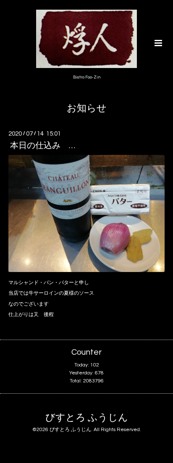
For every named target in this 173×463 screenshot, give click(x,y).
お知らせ (87, 108)
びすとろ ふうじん (86, 418)
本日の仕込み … (42, 145)
